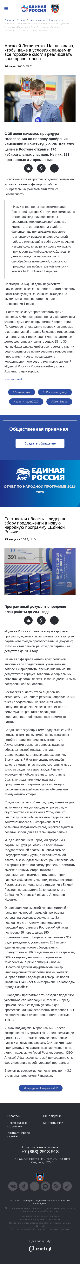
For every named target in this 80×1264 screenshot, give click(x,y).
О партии (13, 1116)
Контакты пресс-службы (19, 1134)
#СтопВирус (59, 401)
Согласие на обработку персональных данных (40, 1229)
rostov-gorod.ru (14, 379)
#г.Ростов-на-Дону (55, 392)
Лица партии (52, 1116)
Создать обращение (40, 443)
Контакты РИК (53, 1123)
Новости (54, 20)
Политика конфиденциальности (40, 1219)
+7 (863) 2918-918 (40, 1151)
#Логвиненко (21, 392)
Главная (9, 20)
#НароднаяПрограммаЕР (41, 1088)
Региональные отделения (17, 1124)
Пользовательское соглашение (40, 1215)
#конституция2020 (26, 401)
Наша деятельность (32, 20)
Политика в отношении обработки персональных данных (40, 1224)
